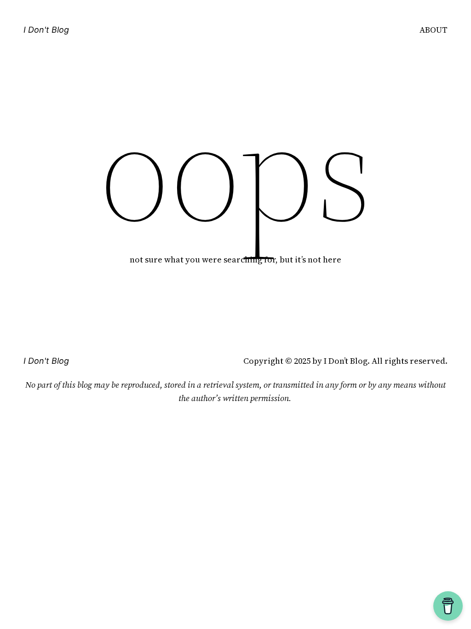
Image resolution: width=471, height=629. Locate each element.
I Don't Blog (46, 30)
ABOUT (433, 29)
